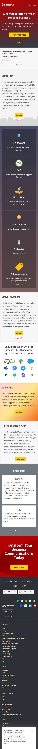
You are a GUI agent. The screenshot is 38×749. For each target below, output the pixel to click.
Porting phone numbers (9, 646)
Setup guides (6, 726)
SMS (3, 659)
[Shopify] (31, 375)
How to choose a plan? (9, 675)
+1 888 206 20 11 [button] (10, 581)
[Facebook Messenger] (14, 368)
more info (19, 120)
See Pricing (19, 284)
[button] (16, 64)
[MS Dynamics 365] (23, 375)
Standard (4, 678)
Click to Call (5, 651)
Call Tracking (6, 654)
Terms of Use (6, 709)
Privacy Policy (6, 712)
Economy (4, 680)
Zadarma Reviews (7, 702)
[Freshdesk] (14, 375)
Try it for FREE (19, 35)
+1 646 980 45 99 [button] (27, 581)
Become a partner (7, 707)
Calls (3, 628)
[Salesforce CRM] (30, 361)
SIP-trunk (5, 636)
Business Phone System (9, 649)
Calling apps (5, 631)
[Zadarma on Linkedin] (30, 606)
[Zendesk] (6, 375)
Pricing (19, 42)
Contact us (11, 592)
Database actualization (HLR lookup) (13, 638)
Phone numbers (6, 641)
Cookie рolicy (21, 737)
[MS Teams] (6, 368)
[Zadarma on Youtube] (35, 606)
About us (4, 697)
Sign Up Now (19, 567)
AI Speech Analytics (8, 633)
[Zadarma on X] (25, 606)
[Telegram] (23, 368)
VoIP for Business (7, 704)
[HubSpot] (31, 368)
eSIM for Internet (7, 656)
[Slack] (21, 361)
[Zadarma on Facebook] (21, 606)
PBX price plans (21, 278)
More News (6, 60)
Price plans (5, 670)
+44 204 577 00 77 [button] (19, 586)
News (3, 699)
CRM (3, 661)
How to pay (5, 723)
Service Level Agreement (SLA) (11, 714)
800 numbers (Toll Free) (9, 685)
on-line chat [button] (27, 592)
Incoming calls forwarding (10, 643)
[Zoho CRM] (9, 361)
